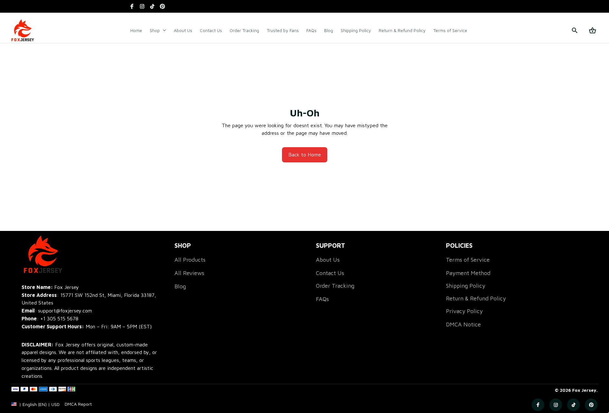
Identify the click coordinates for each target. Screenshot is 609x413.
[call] (59, 319)
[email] (57, 311)
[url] (78, 404)
